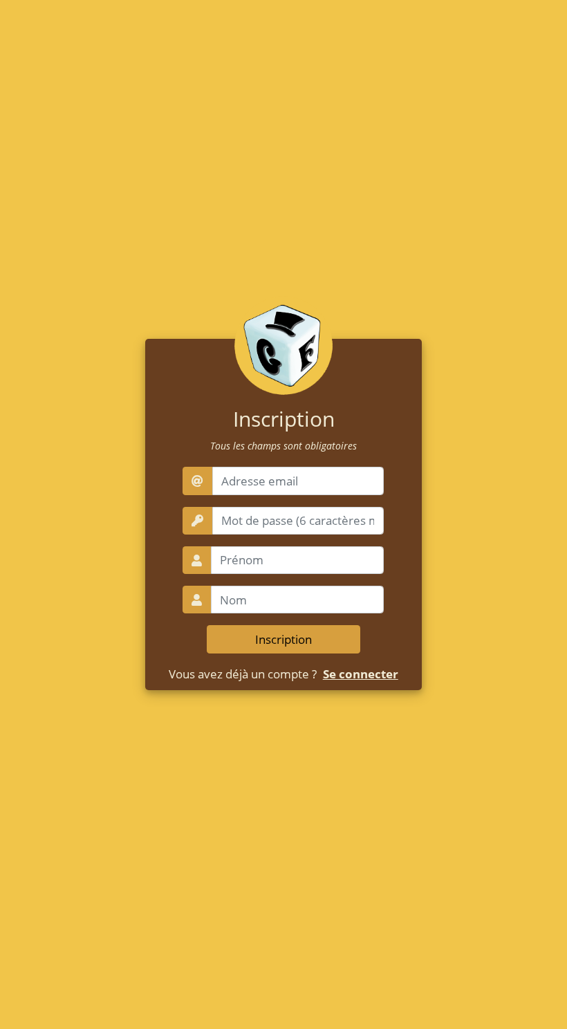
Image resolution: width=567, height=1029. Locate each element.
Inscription (283, 639)
